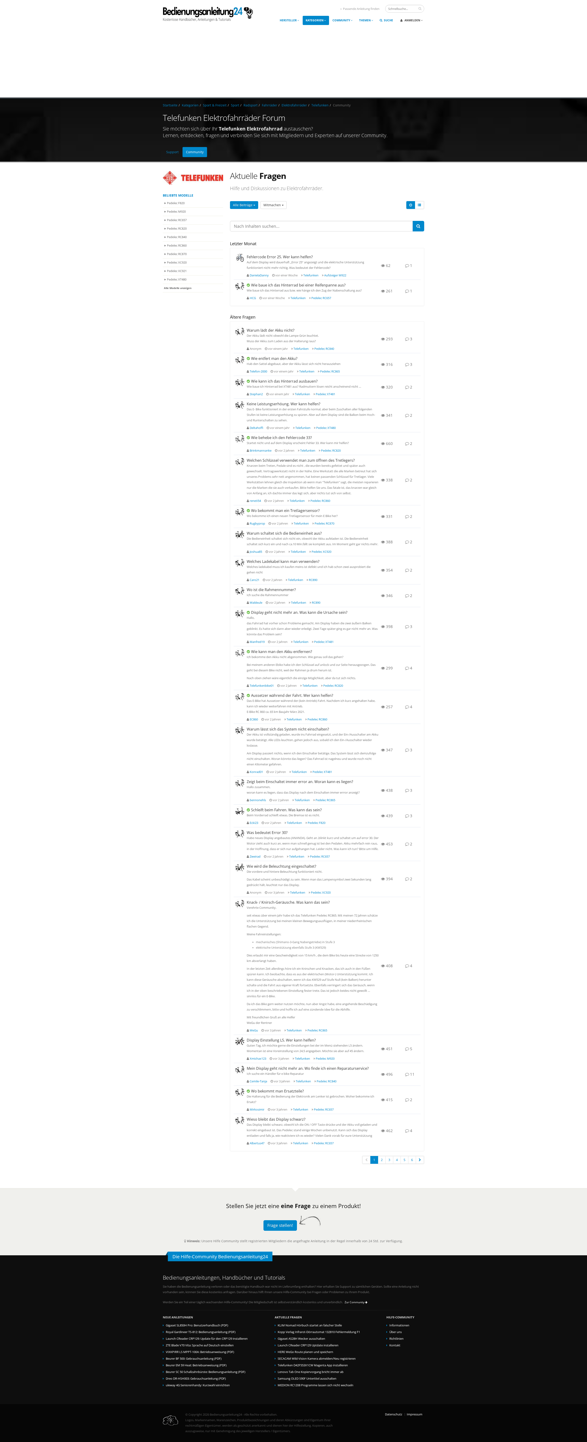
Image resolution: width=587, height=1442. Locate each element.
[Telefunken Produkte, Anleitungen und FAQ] (193, 178)
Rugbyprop (257, 523)
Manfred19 (257, 642)
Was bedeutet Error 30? (267, 832)
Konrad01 (256, 772)
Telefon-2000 (258, 371)
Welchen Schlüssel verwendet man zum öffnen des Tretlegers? (301, 460)
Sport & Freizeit (215, 105)
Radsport (251, 105)
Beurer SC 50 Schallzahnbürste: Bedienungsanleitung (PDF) (205, 1372)
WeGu (254, 1030)
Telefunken (320, 105)
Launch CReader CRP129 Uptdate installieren (308, 1345)
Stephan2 (256, 394)
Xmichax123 (258, 1059)
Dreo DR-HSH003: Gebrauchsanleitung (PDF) (196, 1379)
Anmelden (412, 20)
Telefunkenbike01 (262, 686)
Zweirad (255, 857)
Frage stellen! (280, 1225)
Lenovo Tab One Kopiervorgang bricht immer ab (310, 1372)
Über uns (395, 1332)
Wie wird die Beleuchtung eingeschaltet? (281, 866)
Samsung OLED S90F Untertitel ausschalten (307, 1379)
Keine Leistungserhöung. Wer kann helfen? (283, 403)
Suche (388, 20)
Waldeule (256, 603)
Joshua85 (256, 552)
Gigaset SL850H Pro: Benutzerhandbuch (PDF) (197, 1325)
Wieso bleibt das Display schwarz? (276, 1119)
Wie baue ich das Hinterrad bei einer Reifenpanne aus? (298, 285)
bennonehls (258, 800)
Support (172, 152)
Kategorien (315, 20)
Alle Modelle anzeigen (177, 288)
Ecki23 (254, 823)
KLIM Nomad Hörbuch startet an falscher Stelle (310, 1325)
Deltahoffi (256, 428)
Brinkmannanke (260, 451)
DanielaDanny (259, 275)
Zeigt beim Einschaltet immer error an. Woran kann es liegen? (300, 781)
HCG (253, 298)
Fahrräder (269, 105)
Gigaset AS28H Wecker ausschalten (301, 1339)
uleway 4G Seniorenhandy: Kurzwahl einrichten (198, 1385)
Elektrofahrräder (294, 105)
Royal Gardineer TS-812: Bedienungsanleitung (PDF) (200, 1332)
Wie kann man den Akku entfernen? (281, 651)
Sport (235, 105)
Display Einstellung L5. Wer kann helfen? (281, 1040)
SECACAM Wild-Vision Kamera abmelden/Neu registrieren (317, 1359)
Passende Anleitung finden (361, 9)
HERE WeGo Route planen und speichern (305, 1352)
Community (341, 20)
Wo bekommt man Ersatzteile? (277, 1091)
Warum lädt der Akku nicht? (270, 330)
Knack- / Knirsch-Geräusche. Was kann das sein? (288, 902)
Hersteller (288, 20)
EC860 (254, 719)
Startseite (170, 105)
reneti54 (255, 501)
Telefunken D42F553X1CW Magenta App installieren (313, 1365)
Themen (365, 20)
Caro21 (254, 580)
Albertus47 (257, 1143)
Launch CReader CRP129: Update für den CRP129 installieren (207, 1339)
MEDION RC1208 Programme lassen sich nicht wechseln (315, 1385)
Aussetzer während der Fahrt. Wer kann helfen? (292, 695)
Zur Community (355, 1302)
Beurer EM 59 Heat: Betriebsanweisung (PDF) (196, 1365)
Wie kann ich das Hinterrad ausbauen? (284, 381)
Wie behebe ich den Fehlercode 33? (281, 437)
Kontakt (394, 1345)
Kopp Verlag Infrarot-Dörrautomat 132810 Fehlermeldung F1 (319, 1332)
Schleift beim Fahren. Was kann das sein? (286, 809)
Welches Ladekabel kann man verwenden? (283, 561)
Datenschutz (393, 1414)
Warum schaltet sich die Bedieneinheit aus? (284, 533)
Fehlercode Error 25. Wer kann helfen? (280, 256)
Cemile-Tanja (258, 1081)
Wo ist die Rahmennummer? (271, 589)
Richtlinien (396, 1339)
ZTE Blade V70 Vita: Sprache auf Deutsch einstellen (200, 1345)
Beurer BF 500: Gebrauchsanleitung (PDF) (194, 1359)
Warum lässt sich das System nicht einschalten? (288, 729)
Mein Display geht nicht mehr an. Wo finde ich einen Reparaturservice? (308, 1068)
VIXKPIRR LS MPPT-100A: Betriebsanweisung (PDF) (200, 1352)
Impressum (414, 1414)
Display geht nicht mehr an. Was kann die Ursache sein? (299, 612)
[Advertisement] (293, 63)
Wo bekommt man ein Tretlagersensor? (285, 510)
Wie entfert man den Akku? (274, 358)
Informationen (399, 1325)
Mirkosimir (257, 1109)
